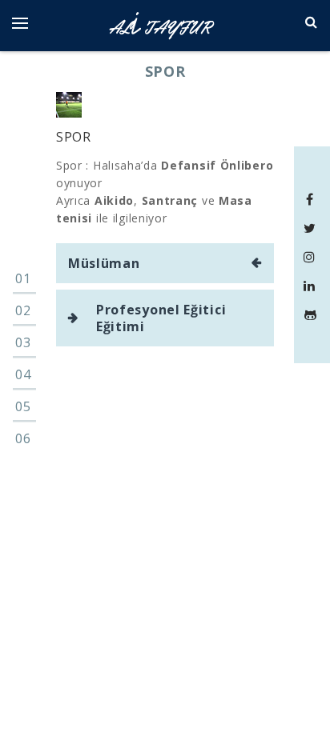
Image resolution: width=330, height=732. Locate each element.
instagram (312, 257)
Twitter (312, 228)
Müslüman (104, 263)
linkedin (312, 286)
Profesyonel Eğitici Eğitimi (161, 317)
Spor (73, 137)
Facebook (312, 199)
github (312, 314)
